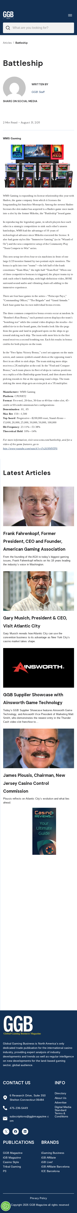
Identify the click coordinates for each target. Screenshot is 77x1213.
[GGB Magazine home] (8, 15)
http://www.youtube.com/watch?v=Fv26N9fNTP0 (30, 448)
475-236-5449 (19, 1108)
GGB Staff (38, 91)
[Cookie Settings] (6, 1206)
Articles (7, 42)
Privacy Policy (38, 1198)
